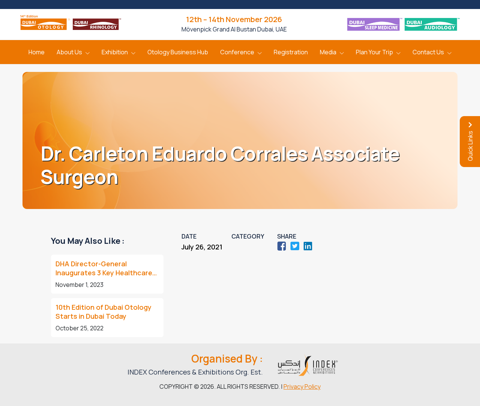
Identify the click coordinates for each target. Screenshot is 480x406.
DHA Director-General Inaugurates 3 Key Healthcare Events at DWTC (104, 268)
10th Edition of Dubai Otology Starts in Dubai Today (104, 312)
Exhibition (115, 52)
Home (36, 52)
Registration (291, 52)
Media (328, 52)
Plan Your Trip (374, 52)
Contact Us (428, 52)
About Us (69, 52)
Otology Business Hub (177, 52)
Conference (237, 52)
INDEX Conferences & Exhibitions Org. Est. (195, 371)
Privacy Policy (302, 386)
